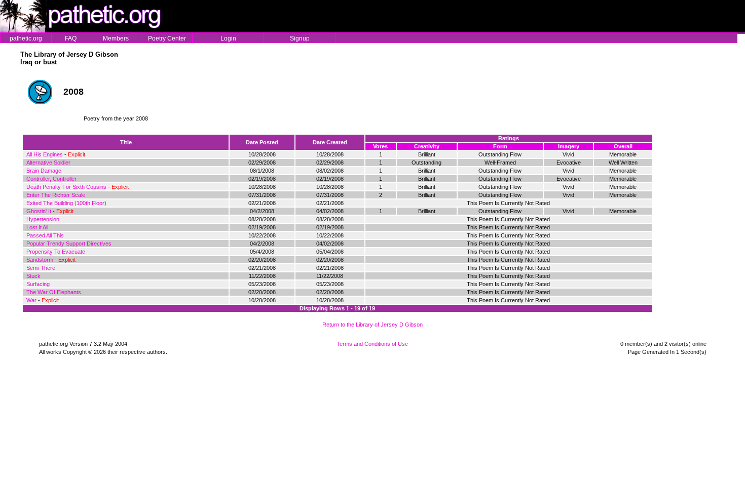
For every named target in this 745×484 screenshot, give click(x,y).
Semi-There (40, 268)
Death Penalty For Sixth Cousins (66, 187)
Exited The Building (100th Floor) (66, 203)
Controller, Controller (51, 179)
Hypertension (42, 219)
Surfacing (38, 284)
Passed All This (45, 235)
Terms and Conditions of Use (372, 344)
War (31, 300)
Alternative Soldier (48, 162)
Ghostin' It (38, 211)
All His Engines (44, 154)
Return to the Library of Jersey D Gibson (372, 324)
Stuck (33, 276)
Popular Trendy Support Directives (68, 243)
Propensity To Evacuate (55, 252)
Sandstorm (39, 260)
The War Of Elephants (53, 292)
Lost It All (37, 227)
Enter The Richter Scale (55, 195)
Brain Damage (43, 171)
